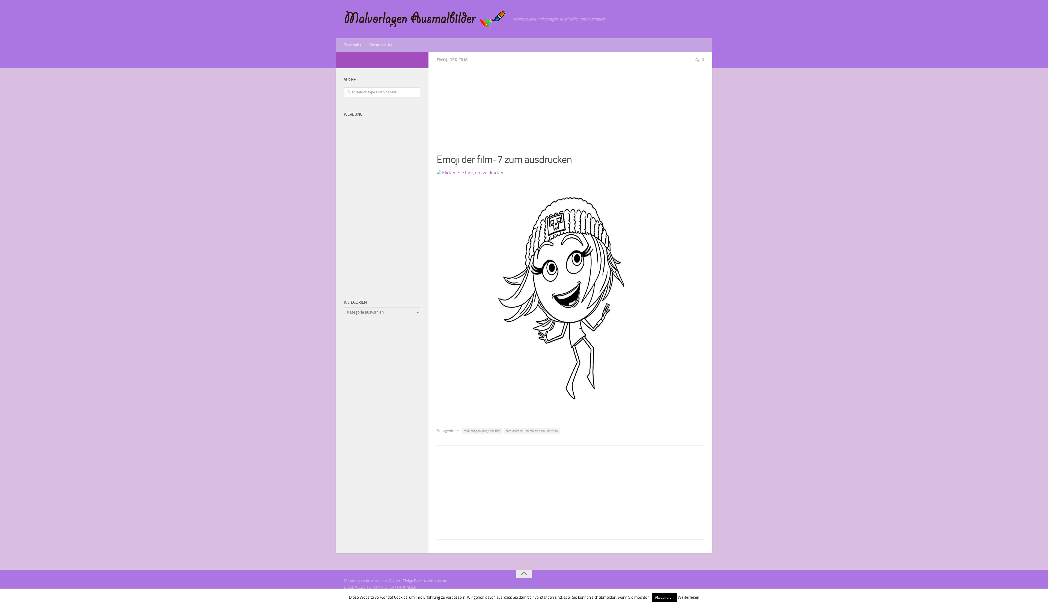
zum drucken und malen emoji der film (532, 431)
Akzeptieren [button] (664, 597)
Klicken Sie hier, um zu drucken (473, 173)
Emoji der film (452, 59)
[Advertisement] (570, 106)
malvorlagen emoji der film (482, 431)
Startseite (353, 44)
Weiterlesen (688, 597)
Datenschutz (380, 44)
